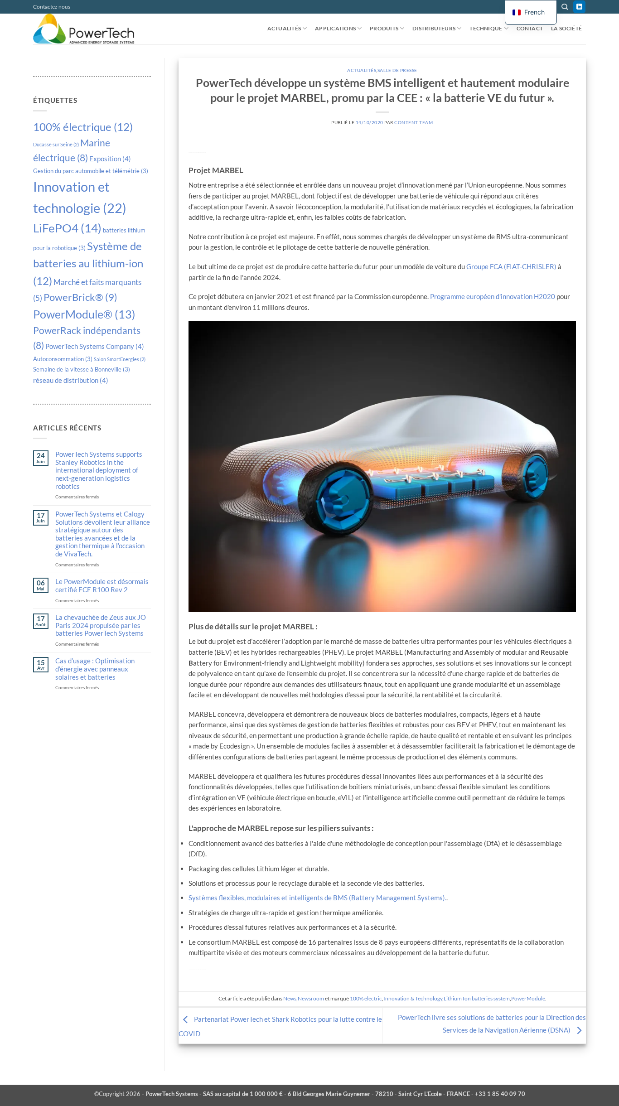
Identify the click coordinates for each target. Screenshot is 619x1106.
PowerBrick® (80, 297)
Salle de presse (397, 70)
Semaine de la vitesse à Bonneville (81, 369)
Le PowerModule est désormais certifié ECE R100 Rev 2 (102, 586)
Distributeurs (433, 28)
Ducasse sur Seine (56, 144)
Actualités (284, 28)
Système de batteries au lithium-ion (88, 263)
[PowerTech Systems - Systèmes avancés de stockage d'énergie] (89, 29)
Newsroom (311, 998)
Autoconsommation (62, 358)
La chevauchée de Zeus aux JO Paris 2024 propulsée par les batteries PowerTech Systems (100, 625)
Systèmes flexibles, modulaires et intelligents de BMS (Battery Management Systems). (317, 897)
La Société (566, 28)
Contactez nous (51, 6)
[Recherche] (564, 7)
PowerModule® (84, 314)
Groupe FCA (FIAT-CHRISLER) (511, 266)
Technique (485, 28)
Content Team (413, 122)
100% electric (366, 998)
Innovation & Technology (412, 998)
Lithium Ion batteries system (477, 998)
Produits (384, 28)
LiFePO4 (67, 228)
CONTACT (530, 28)
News (289, 998)
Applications (335, 28)
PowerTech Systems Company (94, 346)
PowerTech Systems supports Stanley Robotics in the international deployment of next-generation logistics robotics (98, 470)
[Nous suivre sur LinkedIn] (579, 6)
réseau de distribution (70, 380)
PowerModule (528, 998)
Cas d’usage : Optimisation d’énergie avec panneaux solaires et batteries (95, 669)
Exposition (110, 159)
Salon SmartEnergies (119, 359)
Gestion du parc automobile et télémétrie (90, 170)
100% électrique (83, 126)
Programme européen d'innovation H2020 (492, 296)
